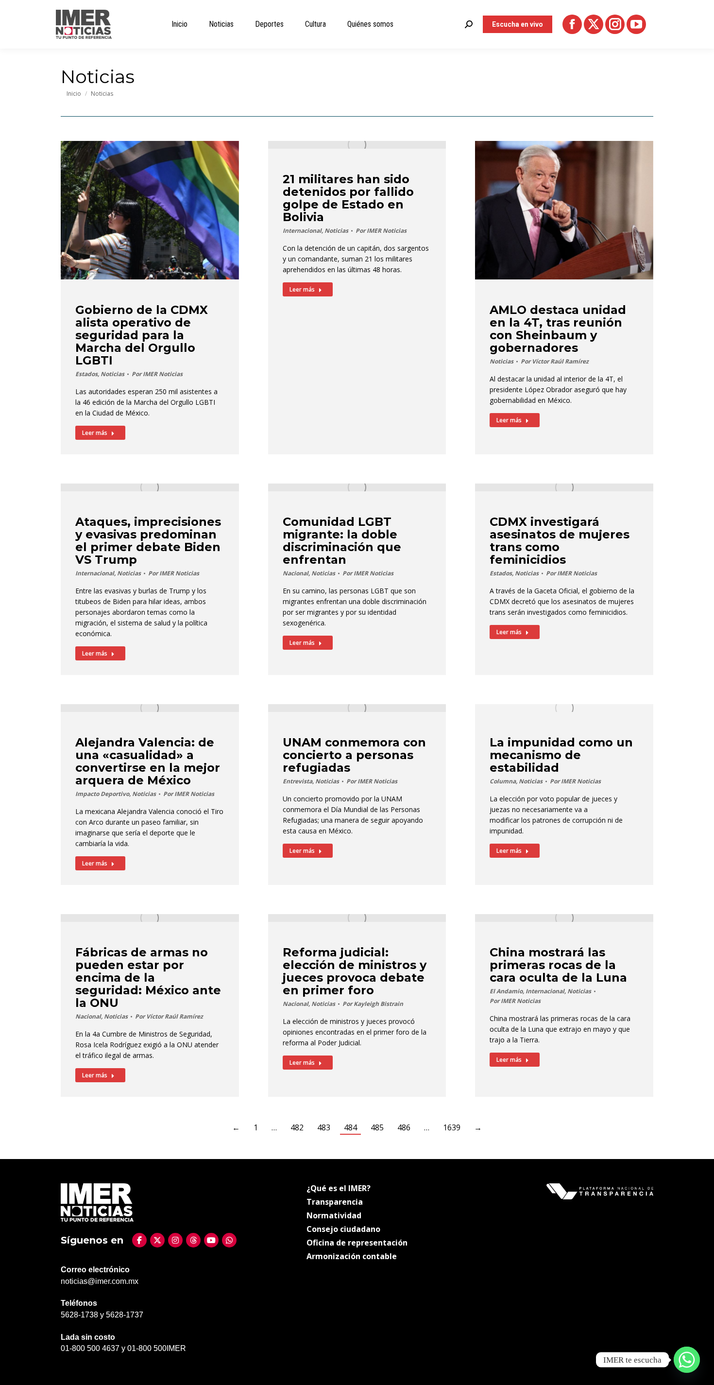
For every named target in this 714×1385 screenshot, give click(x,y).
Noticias (112, 374)
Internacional (302, 230)
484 (350, 1127)
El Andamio (506, 991)
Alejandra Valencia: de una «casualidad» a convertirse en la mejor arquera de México (147, 761)
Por (157, 374)
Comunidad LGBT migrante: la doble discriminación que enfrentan (342, 541)
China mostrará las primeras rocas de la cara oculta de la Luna (558, 965)
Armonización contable (351, 1256)
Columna (503, 781)
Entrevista (297, 781)
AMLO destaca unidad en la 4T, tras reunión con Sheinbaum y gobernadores (558, 329)
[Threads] (193, 1240)
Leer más (94, 433)
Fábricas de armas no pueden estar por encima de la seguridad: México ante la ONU (148, 977)
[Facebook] (139, 1240)
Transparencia (334, 1202)
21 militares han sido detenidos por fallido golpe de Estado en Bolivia (348, 198)
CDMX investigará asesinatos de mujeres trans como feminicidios (559, 541)
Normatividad (333, 1215)
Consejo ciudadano (343, 1229)
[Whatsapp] (687, 1360)
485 (377, 1127)
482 (297, 1127)
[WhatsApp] (229, 1240)
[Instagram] (175, 1240)
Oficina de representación (357, 1242)
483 (323, 1127)
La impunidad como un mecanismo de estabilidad (561, 755)
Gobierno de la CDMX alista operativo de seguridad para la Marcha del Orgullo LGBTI (141, 335)
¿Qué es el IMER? (338, 1188)
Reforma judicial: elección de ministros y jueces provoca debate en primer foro (354, 971)
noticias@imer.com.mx (99, 1281)
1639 (451, 1127)
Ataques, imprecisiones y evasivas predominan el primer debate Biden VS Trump (148, 541)
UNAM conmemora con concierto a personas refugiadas (354, 755)
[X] (157, 1240)
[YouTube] (211, 1240)
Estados (86, 374)
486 (403, 1127)
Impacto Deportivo (102, 794)
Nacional (295, 573)
